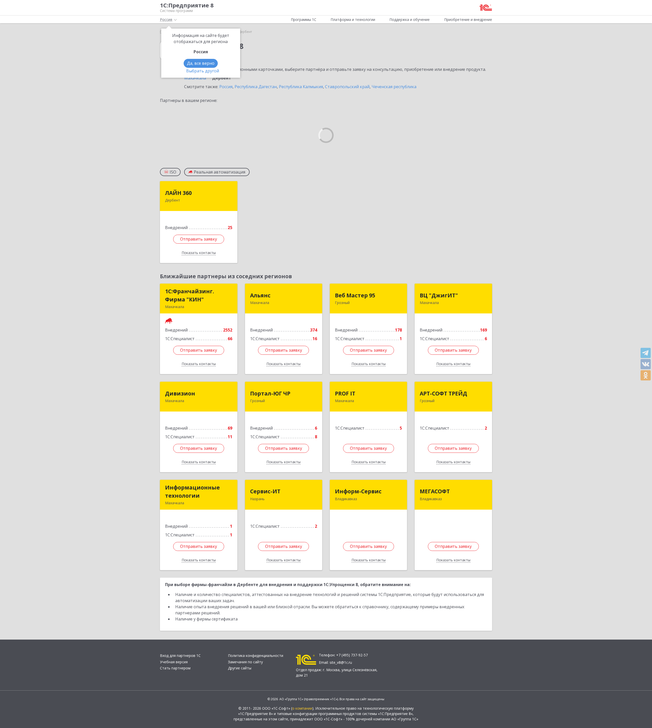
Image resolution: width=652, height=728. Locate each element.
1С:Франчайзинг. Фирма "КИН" (189, 295)
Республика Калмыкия (301, 86)
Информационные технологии (192, 491)
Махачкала (195, 78)
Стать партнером (175, 668)
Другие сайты (239, 668)
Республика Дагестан (256, 86)
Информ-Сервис (358, 491)
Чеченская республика (394, 86)
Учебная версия (174, 661)
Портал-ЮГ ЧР (270, 393)
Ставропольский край (347, 86)
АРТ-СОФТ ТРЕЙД (443, 393)
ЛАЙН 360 (178, 192)
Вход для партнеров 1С (180, 655)
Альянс (260, 295)
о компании (302, 708)
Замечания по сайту (245, 661)
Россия (226, 86)
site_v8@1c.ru (341, 662)
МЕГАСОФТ (435, 491)
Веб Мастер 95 (355, 295)
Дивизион (180, 393)
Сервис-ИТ (265, 491)
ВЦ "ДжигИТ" (439, 295)
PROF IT (345, 393)
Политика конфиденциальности (255, 655)
